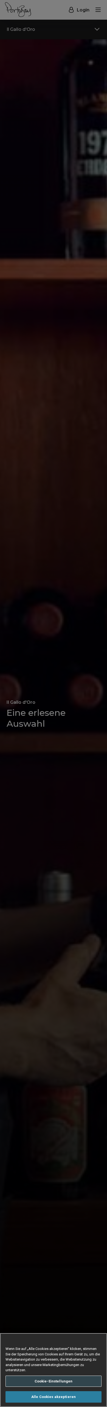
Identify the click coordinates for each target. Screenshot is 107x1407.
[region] (53, 1370)
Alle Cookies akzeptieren (53, 1397)
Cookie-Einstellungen (54, 1381)
